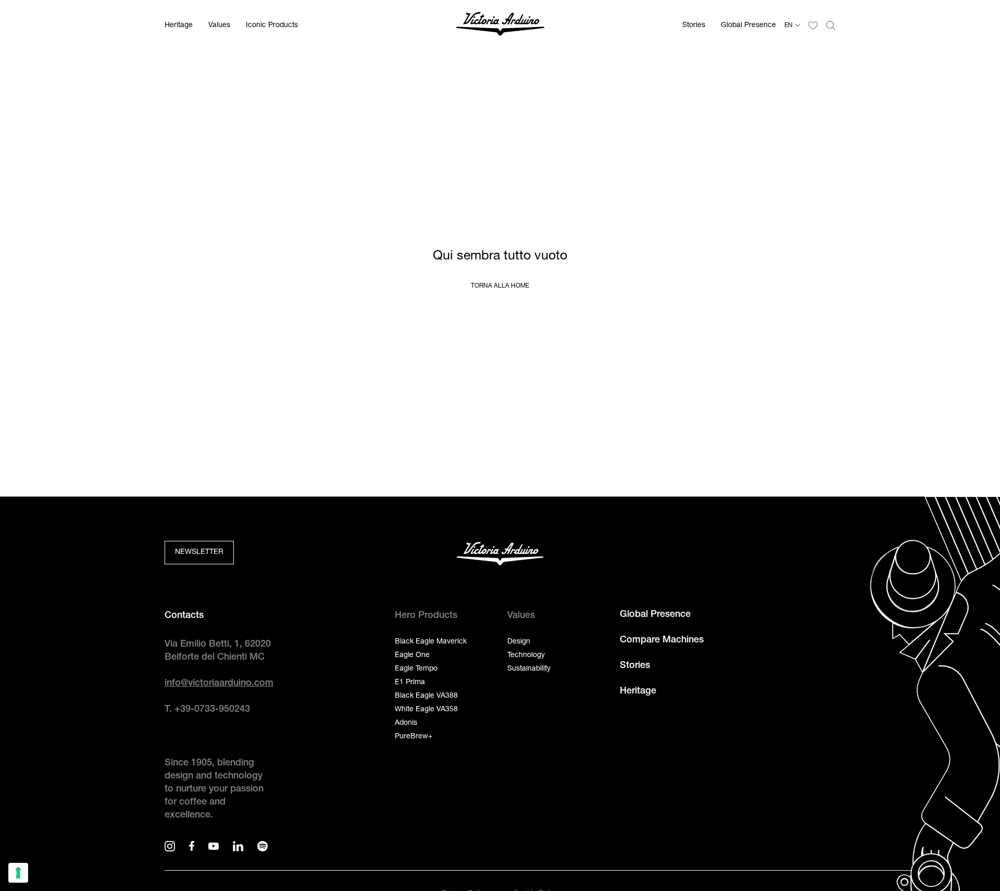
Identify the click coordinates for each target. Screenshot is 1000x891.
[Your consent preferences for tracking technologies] (18, 873)
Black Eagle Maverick (431, 642)
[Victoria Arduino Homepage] (500, 26)
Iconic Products (272, 25)
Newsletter (199, 552)
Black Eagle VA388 (426, 696)
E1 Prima (410, 682)
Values (219, 25)
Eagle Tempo (416, 669)
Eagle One (412, 655)
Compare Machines (662, 640)
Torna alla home (500, 286)
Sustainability (529, 669)
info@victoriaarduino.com (219, 683)
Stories (693, 25)
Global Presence (748, 25)
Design (518, 642)
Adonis (406, 723)
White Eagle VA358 (426, 709)
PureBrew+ (413, 736)
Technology (526, 655)
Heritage (179, 25)
